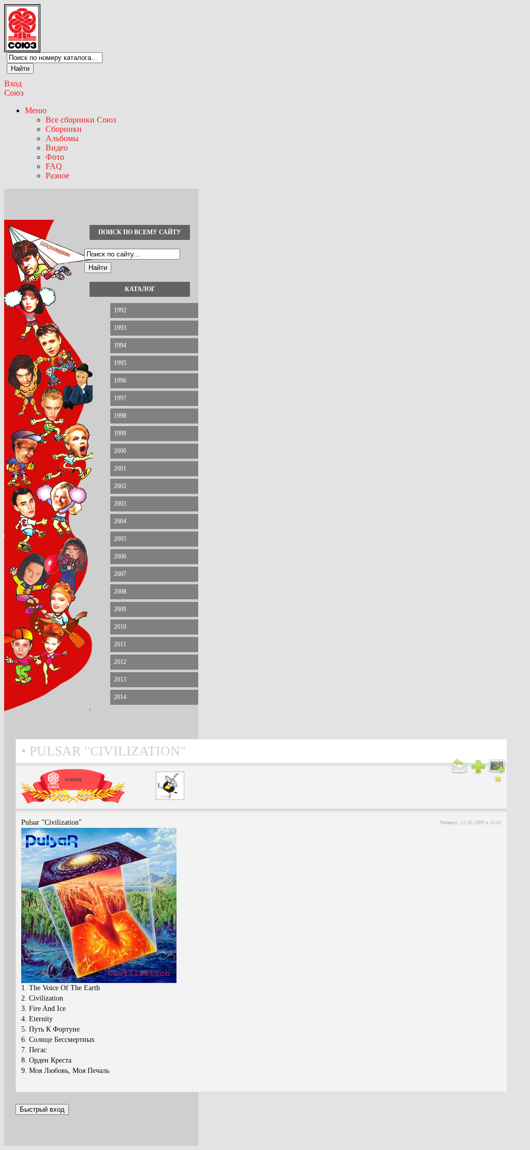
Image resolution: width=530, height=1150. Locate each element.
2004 (120, 521)
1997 (120, 398)
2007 (120, 574)
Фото (55, 157)
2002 (120, 486)
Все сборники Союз (81, 119)
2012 (120, 661)
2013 (120, 679)
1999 (120, 433)
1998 (120, 415)
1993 (120, 327)
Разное (57, 175)
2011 (120, 644)
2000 (120, 451)
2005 (120, 538)
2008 (120, 591)
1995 (120, 363)
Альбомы (62, 138)
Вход (13, 83)
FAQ (54, 166)
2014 (120, 697)
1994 (120, 345)
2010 (120, 626)
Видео (57, 147)
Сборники (64, 129)
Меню (36, 110)
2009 (120, 609)
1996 (120, 380)
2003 (120, 503)
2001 (120, 468)
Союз (13, 92)
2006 (120, 556)
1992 (120, 310)
